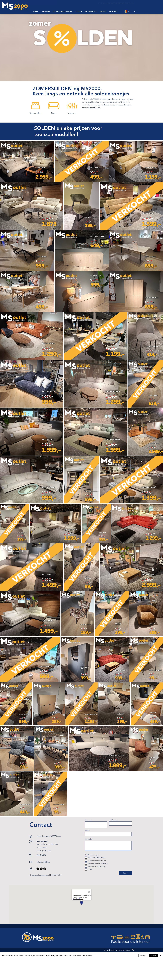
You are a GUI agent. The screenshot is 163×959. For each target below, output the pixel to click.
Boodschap (89, 839)
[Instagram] (44, 869)
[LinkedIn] (41, 869)
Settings (143, 955)
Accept (153, 955)
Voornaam (88, 819)
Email (87, 830)
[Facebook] (37, 869)
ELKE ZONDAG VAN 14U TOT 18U (119, 3)
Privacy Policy (87, 955)
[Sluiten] (160, 955)
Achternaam (114, 819)
